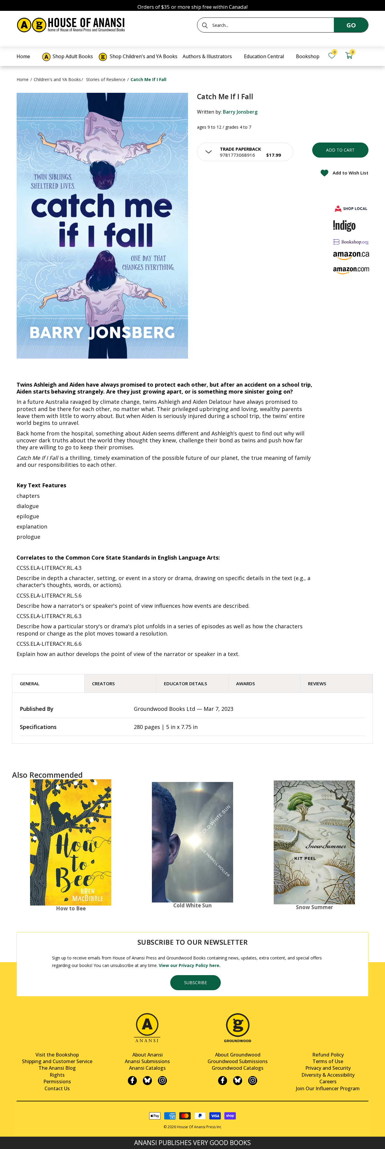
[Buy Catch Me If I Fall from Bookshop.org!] (351, 242)
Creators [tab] (103, 683)
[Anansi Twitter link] (147, 1080)
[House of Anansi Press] (72, 23)
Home (23, 79)
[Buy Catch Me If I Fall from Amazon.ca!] (351, 256)
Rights (57, 1075)
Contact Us (57, 1088)
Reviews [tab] (317, 683)
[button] (245, 152)
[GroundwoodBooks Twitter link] (238, 1080)
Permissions (57, 1081)
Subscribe (195, 982)
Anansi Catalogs (147, 1068)
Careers (328, 1081)
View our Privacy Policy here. (189, 965)
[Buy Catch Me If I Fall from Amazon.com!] (351, 270)
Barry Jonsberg (240, 111)
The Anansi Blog (57, 1068)
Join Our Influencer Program (328, 1088)
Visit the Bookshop (57, 1054)
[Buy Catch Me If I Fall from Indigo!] (344, 226)
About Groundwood (237, 1054)
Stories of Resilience (105, 79)
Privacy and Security (328, 1068)
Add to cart (340, 150)
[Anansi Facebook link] (132, 1080)
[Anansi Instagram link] (162, 1080)
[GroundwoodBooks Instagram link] (253, 1080)
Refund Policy (328, 1054)
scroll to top (7, 1139)
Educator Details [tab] (185, 683)
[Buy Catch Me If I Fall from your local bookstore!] (351, 208)
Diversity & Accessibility (328, 1075)
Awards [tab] (245, 683)
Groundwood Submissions (238, 1061)
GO (351, 25)
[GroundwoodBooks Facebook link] (222, 1080)
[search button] (205, 25)
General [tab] (29, 683)
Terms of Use (328, 1061)
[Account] (365, 55)
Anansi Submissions (147, 1061)
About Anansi (147, 1054)
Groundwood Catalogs (237, 1068)
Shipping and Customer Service (57, 1061)
